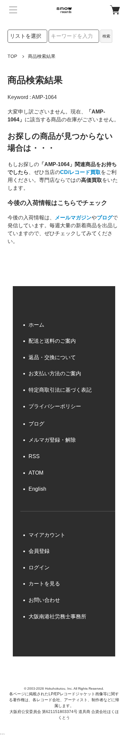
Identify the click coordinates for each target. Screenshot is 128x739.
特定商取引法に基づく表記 (60, 390)
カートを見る (44, 583)
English (37, 489)
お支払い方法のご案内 (55, 373)
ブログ (105, 217)
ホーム (36, 325)
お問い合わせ (44, 600)
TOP (12, 56)
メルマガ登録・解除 (52, 440)
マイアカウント (47, 535)
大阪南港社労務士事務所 (57, 616)
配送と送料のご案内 (52, 341)
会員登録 (39, 551)
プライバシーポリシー (55, 406)
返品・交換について (52, 357)
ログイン (39, 567)
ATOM (36, 473)
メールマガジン (73, 217)
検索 (106, 36)
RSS (34, 456)
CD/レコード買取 (80, 172)
